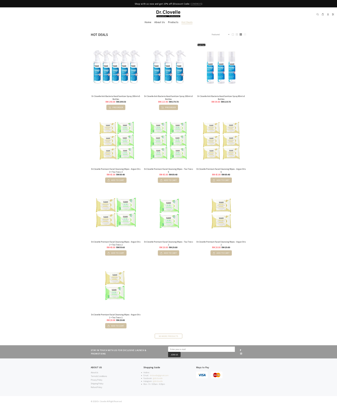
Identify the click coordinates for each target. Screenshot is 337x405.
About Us (94, 372)
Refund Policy (96, 387)
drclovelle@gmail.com (159, 375)
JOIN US (174, 354)
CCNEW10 (196, 3)
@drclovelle (158, 378)
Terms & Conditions (99, 376)
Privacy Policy (96, 379)
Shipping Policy (97, 383)
